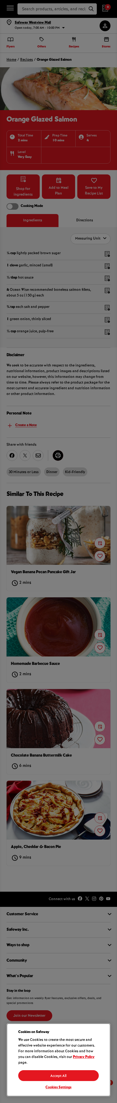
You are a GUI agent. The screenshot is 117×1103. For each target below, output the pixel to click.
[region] (58, 1059)
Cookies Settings (58, 1087)
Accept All (58, 1076)
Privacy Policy (83, 1057)
